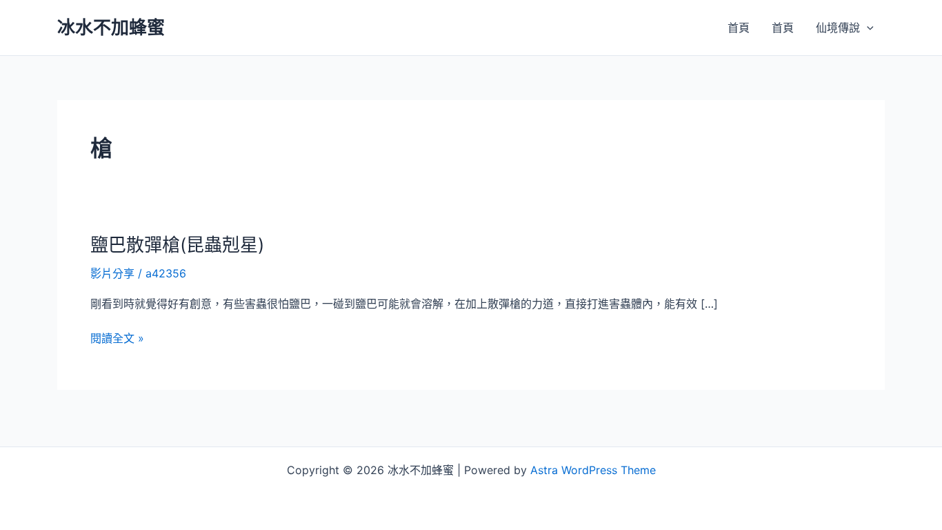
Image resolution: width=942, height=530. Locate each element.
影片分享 (112, 273)
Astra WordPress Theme (593, 470)
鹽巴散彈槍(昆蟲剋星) (177, 244)
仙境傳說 (838, 28)
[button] (867, 27)
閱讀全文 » (117, 339)
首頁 (739, 28)
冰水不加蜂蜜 (111, 27)
